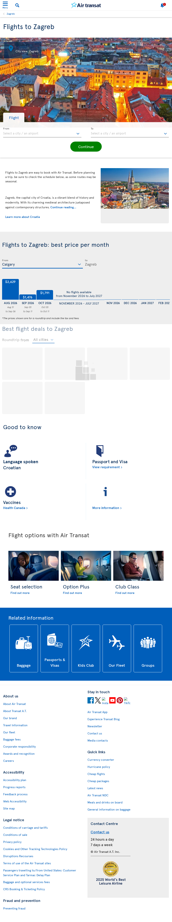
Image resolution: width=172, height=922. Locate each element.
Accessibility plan (14, 780)
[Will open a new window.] (90, 701)
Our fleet (9, 732)
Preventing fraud (14, 908)
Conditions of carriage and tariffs (25, 828)
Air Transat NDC (97, 795)
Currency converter (100, 760)
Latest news (95, 788)
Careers (8, 761)
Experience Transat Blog (103, 719)
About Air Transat (14, 704)
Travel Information (15, 725)
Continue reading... (63, 207)
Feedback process (15, 794)
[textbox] (42, 133)
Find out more (20, 593)
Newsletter (94, 726)
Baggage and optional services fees (26, 882)
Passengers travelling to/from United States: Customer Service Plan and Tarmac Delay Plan (39, 872)
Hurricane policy (98, 767)
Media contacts (97, 740)
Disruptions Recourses (18, 856)
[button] (13, 117)
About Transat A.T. (15, 711)
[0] (112, 289)
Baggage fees (12, 739)
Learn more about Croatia (22, 217)
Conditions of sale (15, 835)
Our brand (10, 718)
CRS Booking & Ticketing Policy (24, 889)
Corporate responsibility (19, 746)
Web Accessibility (14, 801)
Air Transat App (97, 712)
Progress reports (14, 787)
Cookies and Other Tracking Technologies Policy (35, 849)
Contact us (94, 733)
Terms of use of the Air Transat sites (27, 863)
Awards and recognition (19, 754)
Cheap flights (96, 774)
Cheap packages (98, 781)
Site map (9, 808)
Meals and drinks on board (104, 802)
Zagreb (11, 13)
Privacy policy (12, 842)
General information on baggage (108, 809)
